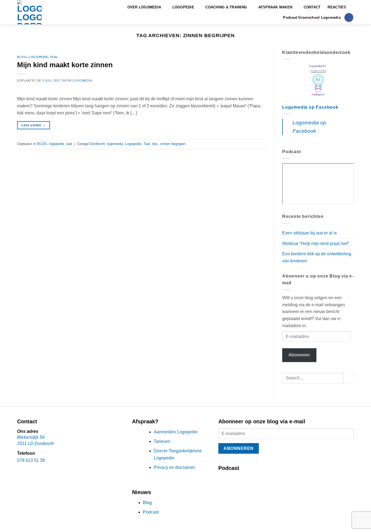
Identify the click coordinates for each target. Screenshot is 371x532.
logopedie (38, 57)
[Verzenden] (348, 378)
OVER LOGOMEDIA (144, 7)
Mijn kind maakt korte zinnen (65, 65)
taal (54, 57)
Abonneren (299, 355)
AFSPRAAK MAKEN (275, 7)
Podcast (151, 512)
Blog (147, 502)
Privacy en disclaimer (174, 467)
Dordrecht (97, 144)
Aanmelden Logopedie (176, 432)
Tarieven (162, 441)
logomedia (115, 144)
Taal (146, 144)
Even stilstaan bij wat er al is (309, 233)
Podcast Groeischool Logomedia (311, 17)
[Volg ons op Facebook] (348, 17)
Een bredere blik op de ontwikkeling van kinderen (316, 257)
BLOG (22, 57)
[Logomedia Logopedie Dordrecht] (42, 12)
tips (155, 144)
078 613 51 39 (31, 460)
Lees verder (33, 125)
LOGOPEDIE (183, 7)
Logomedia (82, 80)
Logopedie (133, 144)
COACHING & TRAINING (226, 7)
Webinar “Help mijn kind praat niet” (315, 243)
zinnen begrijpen (173, 144)
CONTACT (312, 7)
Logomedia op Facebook (310, 107)
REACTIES (337, 7)
